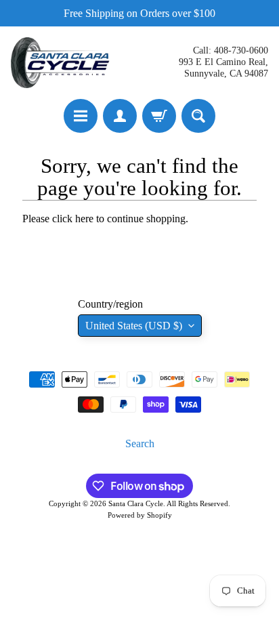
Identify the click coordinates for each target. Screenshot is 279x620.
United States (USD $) (133, 325)
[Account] (120, 116)
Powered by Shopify (140, 515)
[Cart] (159, 116)
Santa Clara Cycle (135, 503)
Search (139, 443)
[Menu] (81, 116)
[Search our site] (198, 116)
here (84, 218)
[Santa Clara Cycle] (61, 62)
